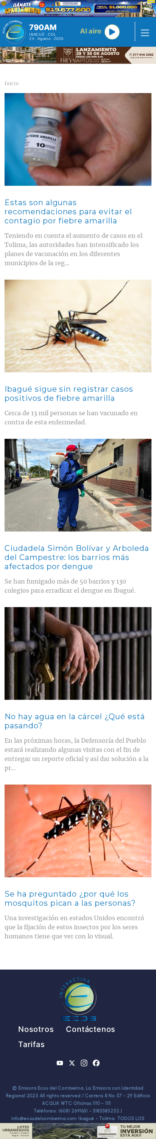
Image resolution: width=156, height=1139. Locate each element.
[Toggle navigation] (143, 32)
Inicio (12, 83)
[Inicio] (14, 32)
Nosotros (36, 1029)
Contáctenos (90, 1029)
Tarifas (31, 1044)
